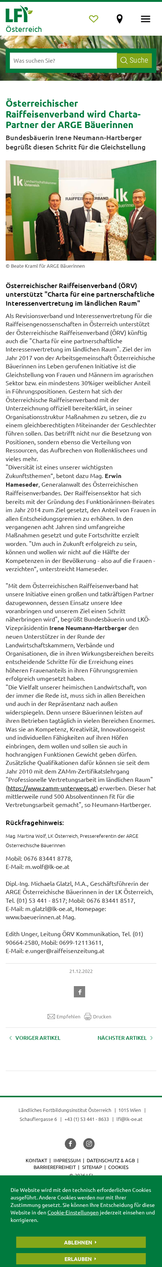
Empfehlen (68, 1016)
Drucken (102, 1016)
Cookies (118, 1167)
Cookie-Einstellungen (73, 1212)
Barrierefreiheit (55, 1167)
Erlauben (78, 1258)
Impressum (67, 1160)
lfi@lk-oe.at (129, 1119)
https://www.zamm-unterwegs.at (52, 788)
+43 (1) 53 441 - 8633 (86, 1119)
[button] (81, 991)
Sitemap (92, 1167)
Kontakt (36, 1160)
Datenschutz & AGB (111, 1160)
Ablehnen (78, 1242)
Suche (139, 60)
